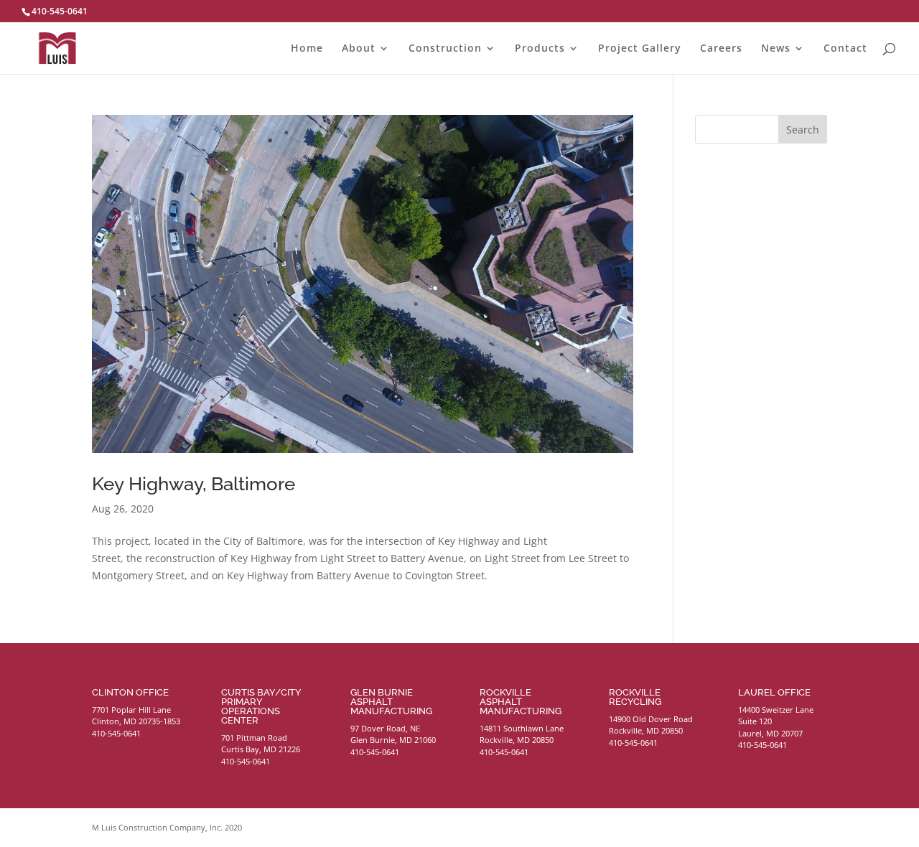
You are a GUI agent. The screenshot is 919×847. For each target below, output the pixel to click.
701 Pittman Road (254, 737)
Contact (845, 49)
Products (540, 49)
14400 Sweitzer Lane (775, 709)
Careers (721, 49)
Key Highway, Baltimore (193, 484)
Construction (445, 49)
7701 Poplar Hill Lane (131, 709)
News (775, 49)
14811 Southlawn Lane (522, 728)
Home (307, 49)
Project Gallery (639, 49)
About (358, 49)
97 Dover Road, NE (385, 728)
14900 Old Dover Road (651, 718)
